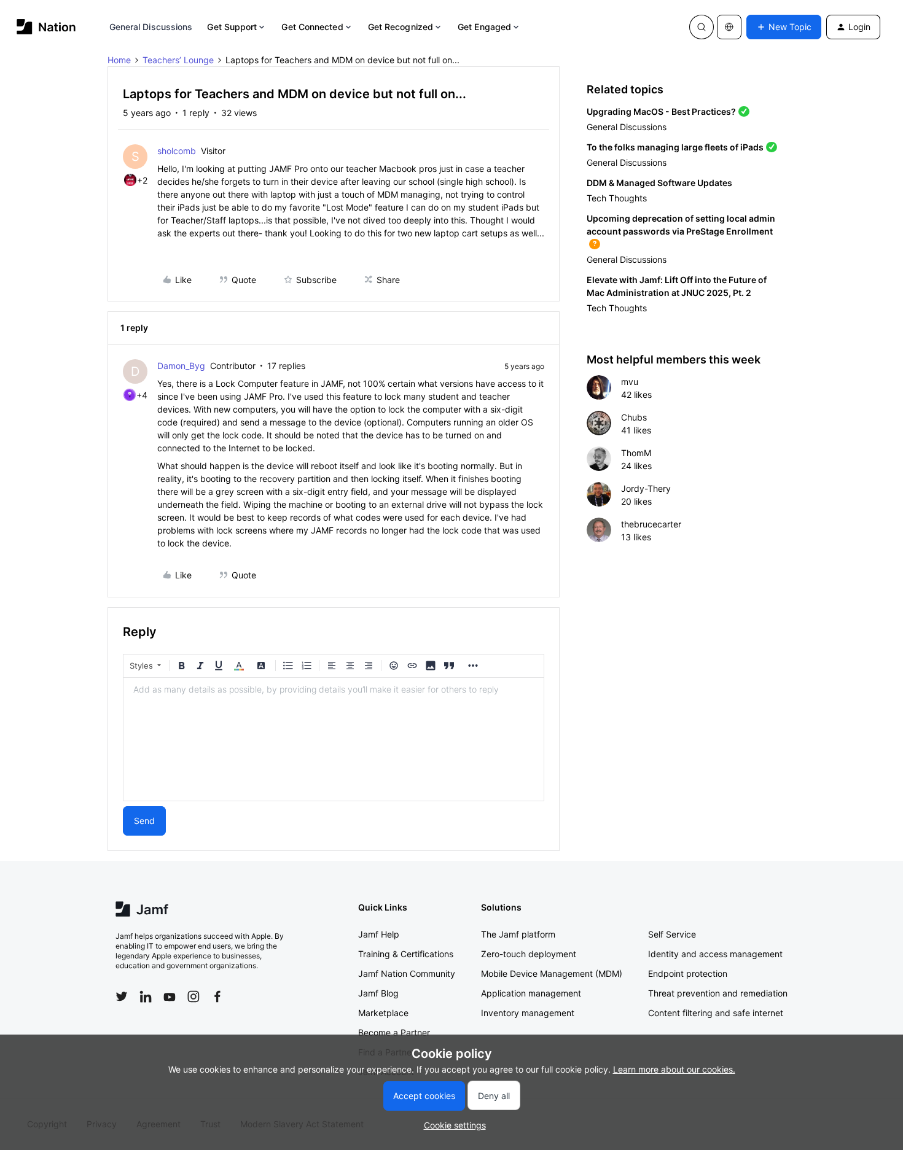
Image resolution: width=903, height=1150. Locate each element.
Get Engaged (484, 26)
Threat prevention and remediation (718, 993)
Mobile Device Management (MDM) (551, 973)
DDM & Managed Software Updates (659, 182)
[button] (783, 27)
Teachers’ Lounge (178, 60)
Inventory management (527, 1013)
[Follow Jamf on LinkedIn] (145, 996)
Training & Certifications (405, 954)
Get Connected (312, 26)
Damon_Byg (181, 365)
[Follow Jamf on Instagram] (193, 996)
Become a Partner (394, 1032)
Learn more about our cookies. (674, 1069)
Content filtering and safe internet (715, 1013)
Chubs (634, 417)
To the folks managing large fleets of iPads (675, 147)
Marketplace (383, 1013)
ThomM (636, 453)
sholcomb (176, 151)
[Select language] (729, 27)
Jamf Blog (378, 993)
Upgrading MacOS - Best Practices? (661, 111)
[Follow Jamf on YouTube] (169, 996)
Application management (531, 993)
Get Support (232, 26)
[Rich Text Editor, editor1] (333, 739)
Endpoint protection (687, 973)
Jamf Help (378, 934)
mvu (629, 381)
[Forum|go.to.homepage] (46, 26)
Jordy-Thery (646, 488)
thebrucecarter (651, 524)
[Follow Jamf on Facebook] (217, 996)
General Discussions (151, 26)
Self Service (672, 934)
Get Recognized (400, 26)
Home (119, 60)
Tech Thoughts (617, 198)
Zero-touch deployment (528, 954)
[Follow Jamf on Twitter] (121, 996)
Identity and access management (715, 954)
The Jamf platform (518, 934)
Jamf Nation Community (406, 973)
